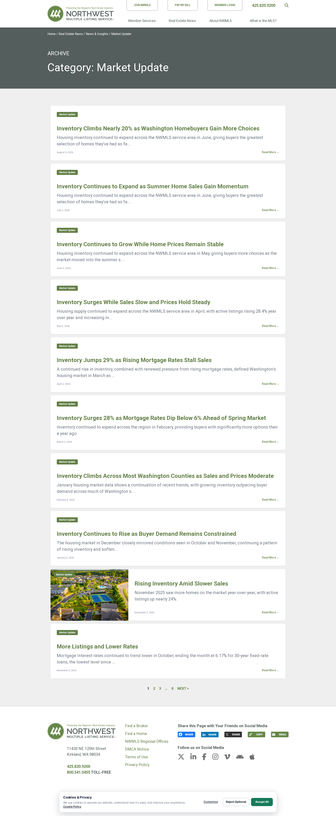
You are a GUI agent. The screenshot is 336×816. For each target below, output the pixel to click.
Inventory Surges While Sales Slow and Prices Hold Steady (133, 302)
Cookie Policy (72, 806)
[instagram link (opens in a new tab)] (217, 758)
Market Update (67, 114)
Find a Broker (136, 725)
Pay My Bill (183, 5)
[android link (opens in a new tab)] (242, 758)
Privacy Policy (137, 764)
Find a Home (136, 733)
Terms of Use (136, 757)
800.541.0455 (78, 772)
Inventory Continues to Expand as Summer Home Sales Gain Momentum (152, 186)
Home (51, 34)
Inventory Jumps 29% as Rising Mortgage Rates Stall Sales (134, 360)
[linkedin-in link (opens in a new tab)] (195, 758)
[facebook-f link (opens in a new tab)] (206, 758)
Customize (211, 801)
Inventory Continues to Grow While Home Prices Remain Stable (140, 244)
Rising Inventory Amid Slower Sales (181, 583)
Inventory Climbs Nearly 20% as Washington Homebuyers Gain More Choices (158, 128)
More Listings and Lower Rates (97, 646)
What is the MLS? (263, 21)
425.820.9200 (263, 5)
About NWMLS (220, 21)
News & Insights (97, 34)
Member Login (225, 5)
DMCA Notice (137, 749)
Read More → (270, 152)
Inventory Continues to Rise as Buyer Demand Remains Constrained (146, 533)
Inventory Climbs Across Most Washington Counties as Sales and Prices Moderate (165, 475)
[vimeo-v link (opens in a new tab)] (229, 758)
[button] (287, 5)
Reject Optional (236, 801)
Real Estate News (182, 21)
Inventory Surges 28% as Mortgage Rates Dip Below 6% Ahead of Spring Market (161, 418)
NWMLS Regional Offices (146, 741)
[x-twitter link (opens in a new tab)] (183, 758)
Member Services (142, 21)
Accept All (262, 801)
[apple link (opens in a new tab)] (252, 758)
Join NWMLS (142, 5)
